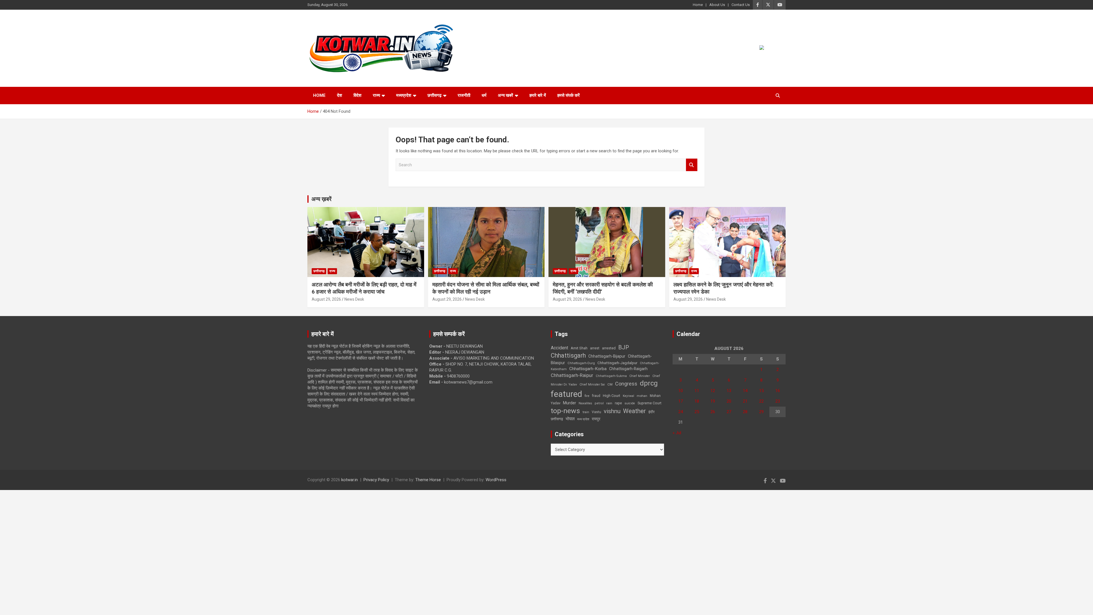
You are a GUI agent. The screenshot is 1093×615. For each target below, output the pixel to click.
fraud (596, 396)
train (586, 412)
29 (761, 411)
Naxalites (585, 403)
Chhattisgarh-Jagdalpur (617, 362)
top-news (565, 411)
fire (587, 396)
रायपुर (596, 419)
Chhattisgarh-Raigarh (628, 368)
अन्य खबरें (505, 95)
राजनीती (464, 95)
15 (761, 390)
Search (691, 165)
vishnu (612, 411)
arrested (609, 348)
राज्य (376, 95)
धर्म (484, 95)
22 (761, 401)
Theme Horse (428, 479)
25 (697, 411)
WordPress (496, 479)
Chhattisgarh (568, 355)
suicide (629, 403)
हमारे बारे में (537, 95)
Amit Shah (579, 348)
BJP (623, 347)
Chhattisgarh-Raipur (572, 375)
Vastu (596, 412)
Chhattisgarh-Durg (581, 363)
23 (777, 401)
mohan (642, 396)
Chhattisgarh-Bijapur (606, 356)
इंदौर (651, 412)
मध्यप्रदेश (403, 95)
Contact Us (741, 5)
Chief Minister (639, 376)
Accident (559, 347)
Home (698, 5)
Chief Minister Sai (592, 384)
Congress (626, 384)
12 (712, 390)
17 (680, 401)
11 (697, 390)
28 (745, 411)
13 (729, 390)
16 (777, 390)
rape (618, 403)
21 (745, 401)
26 (712, 411)
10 (680, 390)
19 (712, 401)
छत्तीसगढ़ (434, 95)
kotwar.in (349, 479)
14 (745, 390)
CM (610, 384)
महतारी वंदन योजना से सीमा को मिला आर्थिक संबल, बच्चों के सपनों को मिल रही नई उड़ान (485, 288)
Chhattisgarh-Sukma (611, 376)
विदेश (357, 95)
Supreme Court (649, 403)
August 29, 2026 (326, 299)
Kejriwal (628, 396)
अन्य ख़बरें (321, 199)
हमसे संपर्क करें (568, 95)
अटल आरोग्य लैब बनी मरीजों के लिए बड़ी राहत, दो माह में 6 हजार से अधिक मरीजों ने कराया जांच (364, 288)
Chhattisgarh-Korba (588, 368)
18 (697, 401)
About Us (717, 5)
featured (566, 394)
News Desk (354, 299)
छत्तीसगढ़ (557, 419)
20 (729, 401)
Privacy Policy (376, 479)
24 (680, 411)
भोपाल (570, 418)
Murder (569, 402)
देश (339, 95)
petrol (599, 403)
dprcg (649, 383)
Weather (634, 411)
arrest (594, 348)
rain (609, 403)
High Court (611, 395)
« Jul (677, 432)
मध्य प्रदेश (583, 419)
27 (729, 411)
